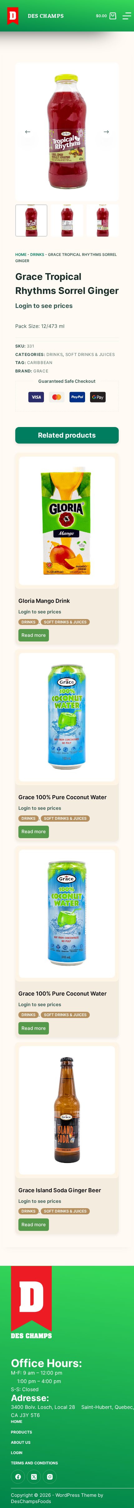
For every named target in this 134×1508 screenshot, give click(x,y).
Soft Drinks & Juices (90, 354)
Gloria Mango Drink (44, 601)
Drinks (37, 254)
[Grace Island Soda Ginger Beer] (67, 1110)
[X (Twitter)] (34, 1477)
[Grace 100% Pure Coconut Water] (67, 717)
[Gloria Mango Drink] (67, 521)
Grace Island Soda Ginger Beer (59, 1190)
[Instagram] (50, 1477)
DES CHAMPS (46, 15)
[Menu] (126, 16)
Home (20, 254)
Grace (40, 370)
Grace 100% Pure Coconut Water (62, 797)
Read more (34, 635)
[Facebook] (18, 1477)
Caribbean (40, 362)
